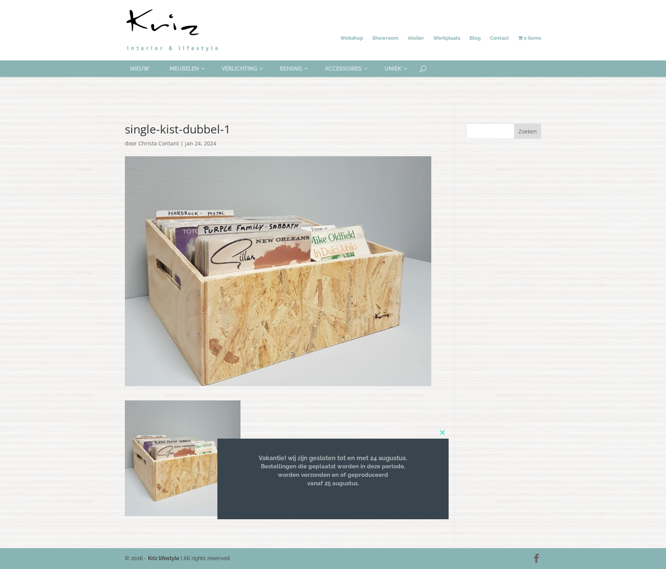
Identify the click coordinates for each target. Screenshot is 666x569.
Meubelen (184, 69)
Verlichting (239, 69)
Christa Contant (158, 143)
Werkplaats (446, 38)
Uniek (393, 69)
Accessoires (343, 69)
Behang (291, 69)
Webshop (351, 38)
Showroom (385, 38)
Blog (475, 38)
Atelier (416, 38)
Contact (499, 38)
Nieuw (139, 69)
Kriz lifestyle (163, 558)
